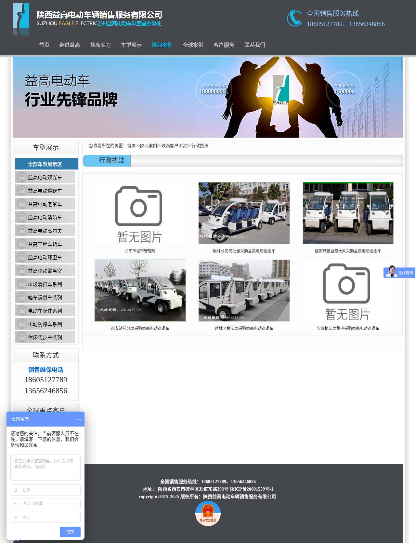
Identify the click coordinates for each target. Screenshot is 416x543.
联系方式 (46, 355)
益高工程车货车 (45, 244)
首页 (44, 45)
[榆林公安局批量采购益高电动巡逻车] (244, 242)
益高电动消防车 (45, 217)
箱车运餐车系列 (45, 297)
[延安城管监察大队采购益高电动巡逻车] (348, 242)
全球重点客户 (45, 410)
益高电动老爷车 (45, 204)
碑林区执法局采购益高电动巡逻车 (244, 328)
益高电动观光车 (45, 177)
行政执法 (199, 145)
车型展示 (131, 45)
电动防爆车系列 (45, 324)
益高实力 (100, 45)
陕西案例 (162, 45)
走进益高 (69, 45)
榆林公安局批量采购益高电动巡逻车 (244, 251)
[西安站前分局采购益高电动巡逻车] (140, 320)
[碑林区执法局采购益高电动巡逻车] (244, 320)
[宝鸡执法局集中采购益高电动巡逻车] (348, 320)
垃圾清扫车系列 (45, 284)
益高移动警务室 (45, 271)
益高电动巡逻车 (45, 191)
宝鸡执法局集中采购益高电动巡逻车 (348, 328)
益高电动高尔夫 (45, 231)
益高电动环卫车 (45, 257)
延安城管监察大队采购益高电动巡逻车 (348, 251)
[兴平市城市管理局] (140, 242)
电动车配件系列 (45, 311)
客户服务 (224, 45)
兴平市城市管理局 (140, 251)
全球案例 (193, 45)
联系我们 (254, 45)
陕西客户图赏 (174, 145)
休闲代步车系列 (45, 337)
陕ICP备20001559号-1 (251, 489)
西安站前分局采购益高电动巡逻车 (140, 328)
